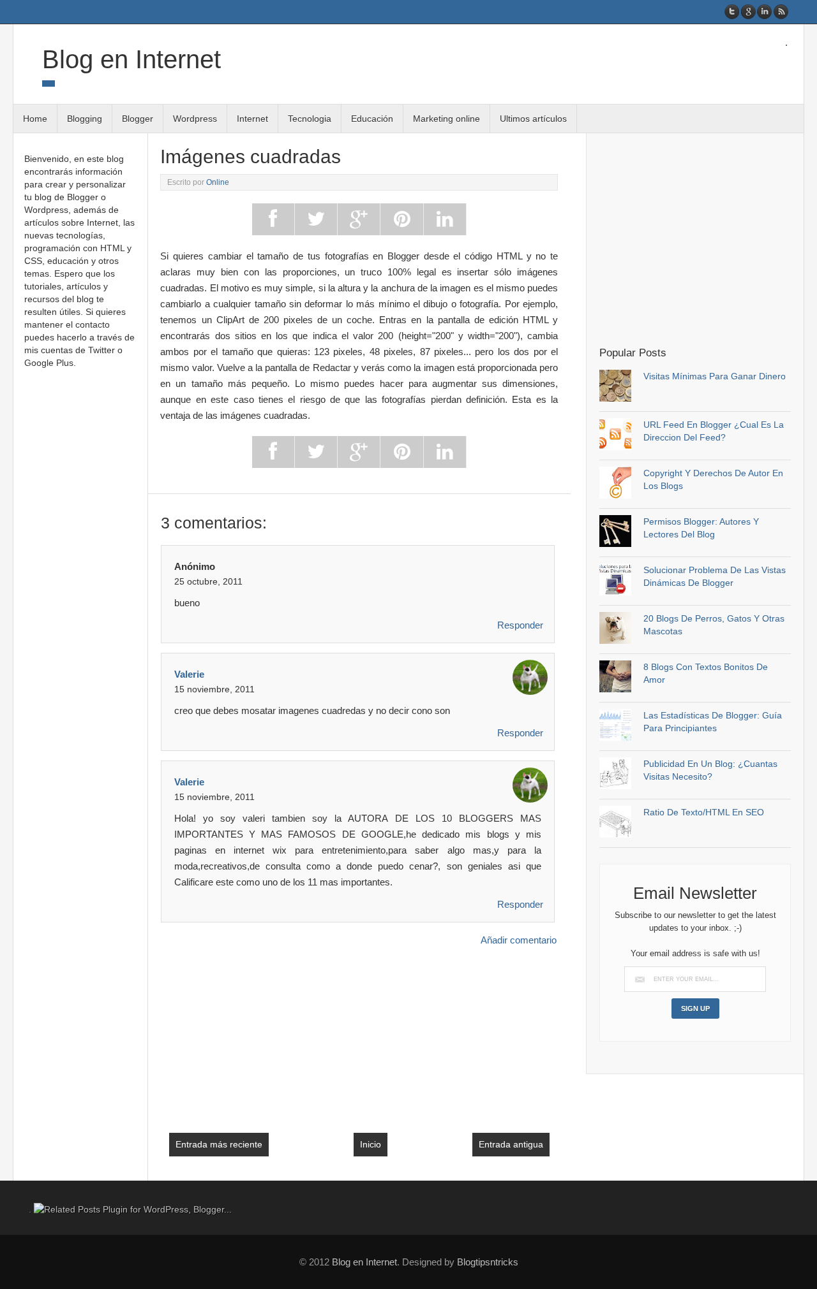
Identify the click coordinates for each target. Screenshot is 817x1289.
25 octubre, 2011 (208, 581)
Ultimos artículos (533, 118)
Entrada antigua (511, 1144)
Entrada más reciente (219, 1144)
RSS (780, 12)
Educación (372, 118)
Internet (252, 118)
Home (35, 118)
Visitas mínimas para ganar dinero (714, 376)
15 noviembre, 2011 (214, 689)
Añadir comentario (519, 940)
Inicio (370, 1144)
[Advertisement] (706, 238)
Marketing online (446, 118)
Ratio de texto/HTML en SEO (703, 812)
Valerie (189, 674)
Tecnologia (309, 118)
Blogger (137, 118)
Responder (520, 625)
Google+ (748, 12)
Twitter (732, 12)
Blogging (84, 118)
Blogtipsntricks (487, 1261)
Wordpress (195, 118)
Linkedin (764, 12)
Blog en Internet (131, 59)
